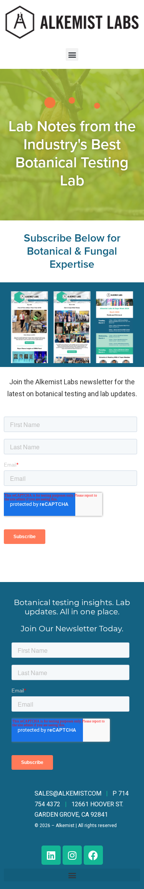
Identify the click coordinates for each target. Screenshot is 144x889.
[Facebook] (93, 855)
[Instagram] (72, 855)
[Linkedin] (51, 855)
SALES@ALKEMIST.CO (68, 793)
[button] (72, 54)
